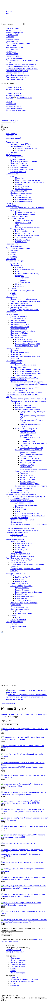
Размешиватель (26, 467)
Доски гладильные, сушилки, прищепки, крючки (27, 221)
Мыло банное (20, 178)
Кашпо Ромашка (22, 598)
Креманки (24, 473)
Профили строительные (20, 554)
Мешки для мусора (18, 318)
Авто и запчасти (12, 28)
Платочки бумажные (18, 163)
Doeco (17, 403)
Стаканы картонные (28, 441)
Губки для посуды (22, 233)
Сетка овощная (16, 535)
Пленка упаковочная (14, 58)
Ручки (12, 293)
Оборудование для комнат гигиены (24, 310)
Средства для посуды (23, 201)
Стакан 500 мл (26, 435)
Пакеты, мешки (12, 54)
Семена (13, 615)
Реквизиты (14, 977)
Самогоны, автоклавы (19, 216)
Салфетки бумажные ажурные (22, 170)
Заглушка (14, 250)
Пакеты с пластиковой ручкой (27, 344)
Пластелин (19, 286)
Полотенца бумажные (19, 165)
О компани (14, 986)
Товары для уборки (18, 229)
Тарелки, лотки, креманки (26, 471)
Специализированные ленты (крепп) (30, 516)
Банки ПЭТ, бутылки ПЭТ (21, 560)
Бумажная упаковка (23, 405)
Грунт (12, 575)
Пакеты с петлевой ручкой (26, 341)
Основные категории (9, 120)
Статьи (13, 969)
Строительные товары (15, 73)
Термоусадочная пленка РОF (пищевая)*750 (27, 389)
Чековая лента (16, 522)
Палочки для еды (27, 465)
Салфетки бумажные (18, 167)
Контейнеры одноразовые (25, 407)
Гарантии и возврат (18, 964)
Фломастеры (25, 282)
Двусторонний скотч (23, 503)
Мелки (18, 284)
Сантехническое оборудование (18, 43)
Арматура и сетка (17, 541)
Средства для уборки (18, 195)
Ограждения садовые (19, 607)
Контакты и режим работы (16, 110)
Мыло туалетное (22, 187)
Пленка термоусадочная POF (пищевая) (26, 382)
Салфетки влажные (18, 172)
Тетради (13, 295)
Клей (17, 271)
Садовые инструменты (19, 609)
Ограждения (11, 52)
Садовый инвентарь (23, 613)
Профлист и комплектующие (22, 556)
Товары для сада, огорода (16, 77)
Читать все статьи (8, 703)
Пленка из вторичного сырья (27, 371)
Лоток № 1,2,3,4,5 (27, 475)
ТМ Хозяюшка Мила (23, 237)
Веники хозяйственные (24, 231)
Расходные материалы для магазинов (21, 64)
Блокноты (14, 263)
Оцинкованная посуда (19, 490)
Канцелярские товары (15, 47)
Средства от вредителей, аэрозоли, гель (22, 69)
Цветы (18, 617)
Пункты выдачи (16, 962)
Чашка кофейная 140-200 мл (31, 448)
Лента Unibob (20, 509)
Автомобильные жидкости (26, 148)
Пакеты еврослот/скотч (19, 327)
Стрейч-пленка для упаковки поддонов (26, 392)
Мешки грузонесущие (19, 316)
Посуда (9, 62)
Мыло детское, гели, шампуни (27, 180)
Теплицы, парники (18, 620)
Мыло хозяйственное (23, 189)
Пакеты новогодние (23, 339)
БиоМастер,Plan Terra (23, 577)
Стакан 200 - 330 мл (28, 433)
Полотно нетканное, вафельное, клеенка (22, 60)
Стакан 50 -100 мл (27, 431)
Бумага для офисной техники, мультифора (27, 496)
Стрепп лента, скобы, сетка (17, 71)
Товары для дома (17, 218)
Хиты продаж (11, 134)
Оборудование (11, 49)
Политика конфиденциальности (23, 981)
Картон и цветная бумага (25, 269)
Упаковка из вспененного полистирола (31, 486)
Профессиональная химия (21, 193)
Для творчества (16, 265)
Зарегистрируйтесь (24, 98)
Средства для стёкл (23, 197)
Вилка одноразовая (28, 452)
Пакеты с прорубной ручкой (26, 346)
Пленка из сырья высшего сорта (28, 373)
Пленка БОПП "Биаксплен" (26, 365)
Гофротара (10, 37)
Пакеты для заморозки (19, 325)
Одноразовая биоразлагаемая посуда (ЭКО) (28, 399)
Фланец (13, 257)
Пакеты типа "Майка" (19, 333)
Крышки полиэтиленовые (25, 214)
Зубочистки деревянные (30, 458)
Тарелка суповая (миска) (30, 484)
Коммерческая (16, 246)
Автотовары (20, 150)
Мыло (12, 176)
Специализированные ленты (27, 513)
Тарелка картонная (27, 482)
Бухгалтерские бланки (19, 499)
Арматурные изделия (23, 543)
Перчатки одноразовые (19, 352)
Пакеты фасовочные (18, 335)
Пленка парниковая (18, 367)
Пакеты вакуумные (18, 322)
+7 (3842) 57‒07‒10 (13, 87)
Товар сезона (11, 45)
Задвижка (14, 252)
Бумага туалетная (17, 159)
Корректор (14, 288)
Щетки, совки (21, 242)
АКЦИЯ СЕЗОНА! (13, 30)
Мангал (13, 624)
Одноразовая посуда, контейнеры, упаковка (28, 401)
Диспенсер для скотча (19, 308)
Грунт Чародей (21, 581)
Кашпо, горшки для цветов (21, 586)
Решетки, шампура (18, 626)
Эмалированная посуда (19, 492)
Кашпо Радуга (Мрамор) (25, 596)
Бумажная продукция (14, 32)
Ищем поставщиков (18, 973)
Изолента (19, 507)
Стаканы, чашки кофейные (26, 429)
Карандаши (24, 278)
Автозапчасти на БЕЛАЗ (20, 144)
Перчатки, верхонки (14, 56)
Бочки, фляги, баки (18, 562)
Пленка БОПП (16, 363)
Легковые (14, 153)
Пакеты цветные (17, 337)
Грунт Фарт (20, 579)
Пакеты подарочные (18, 329)
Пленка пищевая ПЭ (18, 380)
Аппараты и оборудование (21, 305)
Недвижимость (12, 41)
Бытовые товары (12, 39)
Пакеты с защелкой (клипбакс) (22, 331)
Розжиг (13, 628)
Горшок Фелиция (22, 590)
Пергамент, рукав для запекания (23, 161)
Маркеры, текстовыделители (22, 291)
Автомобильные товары (20, 146)
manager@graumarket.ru (15, 89)
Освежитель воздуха (18, 191)
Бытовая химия (12, 35)
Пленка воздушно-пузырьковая (28, 369)
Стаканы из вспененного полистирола (30, 438)
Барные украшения (27, 456)
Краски (23, 280)
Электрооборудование (19, 303)
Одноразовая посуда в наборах (27, 409)
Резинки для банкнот (19, 518)
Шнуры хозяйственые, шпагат (27, 227)
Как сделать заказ (17, 966)
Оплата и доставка (13, 106)
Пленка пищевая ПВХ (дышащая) (24, 378)
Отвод (13, 254)
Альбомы (19, 267)
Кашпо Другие (21, 594)
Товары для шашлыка (14, 79)
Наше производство (14, 108)
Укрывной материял (23, 375)
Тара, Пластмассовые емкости (18, 75)
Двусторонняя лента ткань (26, 505)
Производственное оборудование (24, 299)
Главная (9, 102)
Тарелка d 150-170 (27, 477)
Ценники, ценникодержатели (22, 520)
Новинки (9, 136)
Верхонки (14, 350)
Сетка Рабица (20, 547)
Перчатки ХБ (15, 354)
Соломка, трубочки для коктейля (33, 469)
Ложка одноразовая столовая (31, 454)
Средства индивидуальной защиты (20, 66)
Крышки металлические (25, 212)
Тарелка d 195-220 (27, 479)
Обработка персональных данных (24, 979)
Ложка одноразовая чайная (31, 460)
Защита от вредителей (19, 583)
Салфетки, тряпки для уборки (27, 235)
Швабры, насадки (22, 240)
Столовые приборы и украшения (28, 450)
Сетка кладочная (22, 545)
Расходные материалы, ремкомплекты (25, 301)
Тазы (17, 225)
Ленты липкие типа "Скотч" (22, 501)
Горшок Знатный (22, 588)
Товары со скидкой (13, 138)
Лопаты (18, 611)
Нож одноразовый (27, 462)
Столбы (18, 552)
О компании (11, 104)
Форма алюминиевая (23, 488)
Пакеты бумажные (17, 320)
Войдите (9, 98)
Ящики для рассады (23, 600)
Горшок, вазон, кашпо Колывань (28, 592)
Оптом (13, 971)
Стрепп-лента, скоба (18, 537)
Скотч (17, 511)
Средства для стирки (23, 199)
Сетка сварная (21, 550)
